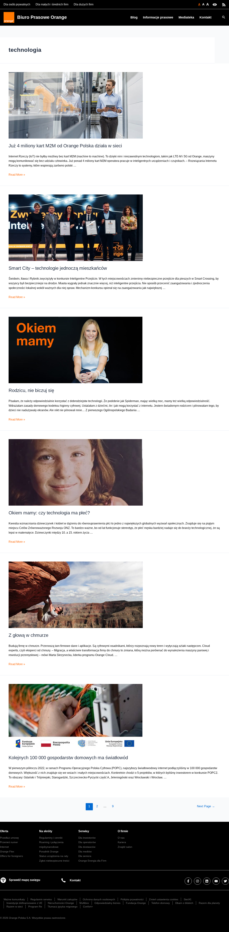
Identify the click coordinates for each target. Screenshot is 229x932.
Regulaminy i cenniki (50, 837)
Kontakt (205, 17)
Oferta (4, 831)
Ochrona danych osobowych (99, 899)
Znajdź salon (125, 846)
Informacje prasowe (158, 17)
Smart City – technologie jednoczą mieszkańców (58, 268)
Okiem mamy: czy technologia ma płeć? (49, 512)
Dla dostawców (86, 846)
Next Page (206, 806)
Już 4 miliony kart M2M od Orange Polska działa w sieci (65, 145)
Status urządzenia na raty (53, 856)
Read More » (17, 174)
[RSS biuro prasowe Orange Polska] (223, 4)
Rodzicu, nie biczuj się (31, 390)
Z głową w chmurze (28, 635)
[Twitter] (225, 881)
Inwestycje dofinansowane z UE (24, 903)
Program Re (35, 906)
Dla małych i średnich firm (52, 4)
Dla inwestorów (87, 837)
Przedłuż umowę (9, 837)
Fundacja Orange (136, 903)
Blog (134, 17)
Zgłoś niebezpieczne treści (54, 860)
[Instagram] (197, 881)
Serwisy (83, 831)
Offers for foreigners (11, 856)
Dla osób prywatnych (17, 4)
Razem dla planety (209, 903)
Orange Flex (7, 851)
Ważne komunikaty (14, 899)
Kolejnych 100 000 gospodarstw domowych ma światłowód (68, 757)
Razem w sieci (14, 906)
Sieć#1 (187, 899)
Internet (4, 846)
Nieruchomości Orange (61, 903)
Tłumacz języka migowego (62, 906)
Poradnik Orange (49, 851)
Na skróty (45, 831)
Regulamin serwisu (41, 899)
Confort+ (88, 906)
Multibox (84, 903)
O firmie (123, 831)
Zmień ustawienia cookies (163, 899)
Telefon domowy (160, 903)
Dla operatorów (87, 842)
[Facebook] (188, 881)
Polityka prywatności (132, 899)
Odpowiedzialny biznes (107, 903)
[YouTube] (216, 881)
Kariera (122, 842)
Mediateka (186, 17)
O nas (121, 837)
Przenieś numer (9, 842)
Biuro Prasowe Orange (42, 17)
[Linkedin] (206, 881)
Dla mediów (85, 851)
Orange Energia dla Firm (92, 860)
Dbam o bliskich (184, 903)
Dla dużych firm (83, 4)
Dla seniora (84, 856)
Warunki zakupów (67, 899)
